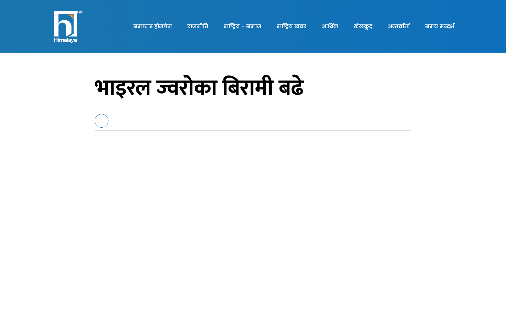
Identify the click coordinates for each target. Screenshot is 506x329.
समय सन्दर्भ (439, 26)
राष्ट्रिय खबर (291, 26)
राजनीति (197, 26)
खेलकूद (363, 26)
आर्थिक (330, 26)
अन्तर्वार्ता (399, 26)
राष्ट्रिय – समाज (242, 26)
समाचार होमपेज (152, 26)
